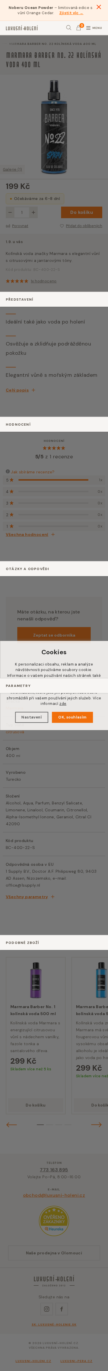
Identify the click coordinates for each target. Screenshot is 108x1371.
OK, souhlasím (72, 717)
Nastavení (31, 717)
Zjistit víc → (71, 12)
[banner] (22, 28)
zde (62, 703)
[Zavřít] (99, 7)
